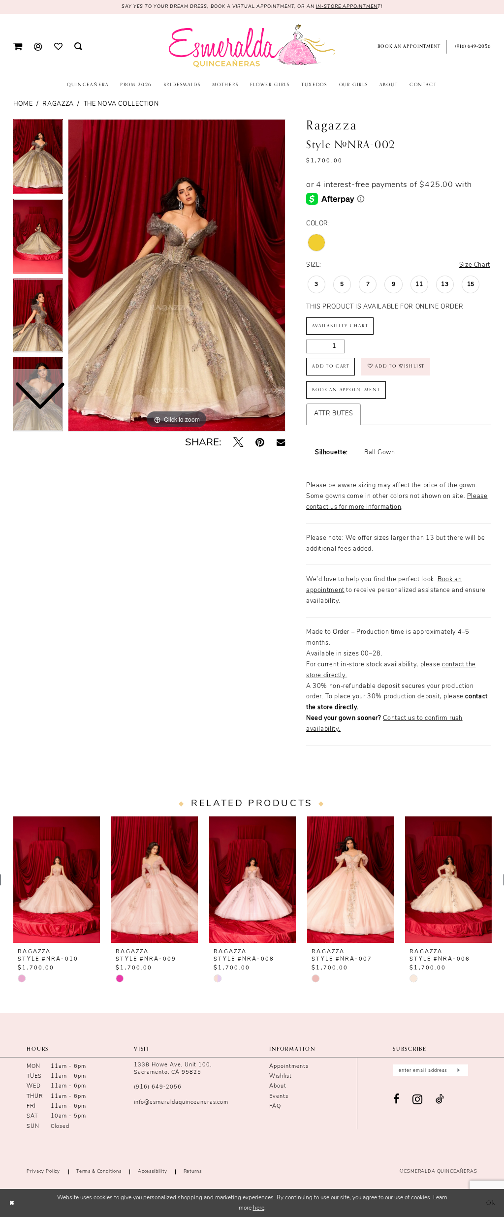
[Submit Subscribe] (458, 1070)
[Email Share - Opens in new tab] (280, 442)
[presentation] (56, 879)
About (277, 1086)
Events (278, 1096)
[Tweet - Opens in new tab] (238, 443)
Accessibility (152, 1171)
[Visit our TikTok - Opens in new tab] (440, 1099)
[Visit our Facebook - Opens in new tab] (397, 1099)
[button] (17, 47)
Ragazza (57, 104)
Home (23, 104)
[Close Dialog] (11, 1203)
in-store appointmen (347, 6)
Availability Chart (340, 326)
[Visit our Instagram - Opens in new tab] (417, 1099)
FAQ (275, 1106)
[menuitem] (17, 47)
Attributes (333, 414)
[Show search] (78, 47)
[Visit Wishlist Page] (58, 46)
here (258, 1208)
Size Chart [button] (474, 265)
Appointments (289, 1066)
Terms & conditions (99, 1171)
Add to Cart (331, 366)
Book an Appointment (346, 390)
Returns (193, 1171)
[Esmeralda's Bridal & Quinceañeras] (252, 46)
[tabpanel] (176, 276)
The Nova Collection (121, 104)
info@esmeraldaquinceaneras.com (181, 1102)
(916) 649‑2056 (158, 1087)
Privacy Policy (43, 1171)
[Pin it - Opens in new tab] (259, 443)
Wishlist (280, 1076)
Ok (491, 1203)
